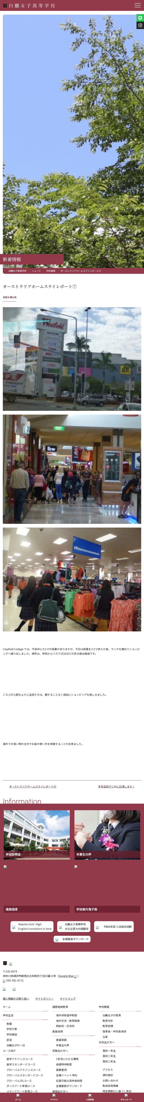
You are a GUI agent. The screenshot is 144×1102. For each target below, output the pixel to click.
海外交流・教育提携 (68, 1021)
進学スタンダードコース (21, 1064)
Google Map (66, 976)
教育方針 (108, 1021)
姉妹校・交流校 (65, 1026)
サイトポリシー (44, 998)
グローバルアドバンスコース (24, 1070)
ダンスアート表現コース (21, 1086)
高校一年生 (109, 1051)
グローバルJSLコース (19, 1081)
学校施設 (12, 1034)
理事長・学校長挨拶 (114, 1031)
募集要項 (61, 1070)
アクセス (108, 1069)
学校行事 (12, 1029)
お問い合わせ (110, 1080)
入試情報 (90, 1099)
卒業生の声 (62, 1045)
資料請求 (108, 1075)
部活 (9, 1040)
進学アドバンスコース (20, 1059)
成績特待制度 (64, 1064)
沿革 (105, 1037)
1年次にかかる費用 (67, 1059)
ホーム (18, 1099)
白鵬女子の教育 (112, 1015)
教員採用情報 (110, 1086)
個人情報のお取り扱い (16, 998)
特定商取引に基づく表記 (117, 1091)
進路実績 (61, 1040)
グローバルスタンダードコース (25, 1075)
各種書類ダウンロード (69, 1086)
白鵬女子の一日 (16, 1045)
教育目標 (108, 1026)
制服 (9, 1024)
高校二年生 (109, 1056)
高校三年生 (109, 1061)
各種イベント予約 (66, 1075)
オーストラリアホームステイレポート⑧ (32, 786)
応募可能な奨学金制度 (69, 1081)
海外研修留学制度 (66, 1015)
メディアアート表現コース (22, 1091)
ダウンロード (126, 1099)
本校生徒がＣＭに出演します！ (116, 786)
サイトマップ (68, 998)
